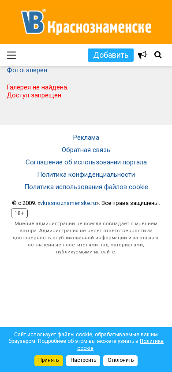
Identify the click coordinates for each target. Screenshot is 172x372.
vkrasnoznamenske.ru (68, 203)
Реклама (86, 137)
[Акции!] (142, 55)
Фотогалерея (27, 70)
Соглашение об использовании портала (86, 162)
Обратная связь (86, 150)
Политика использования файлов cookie (86, 187)
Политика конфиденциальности (86, 175)
